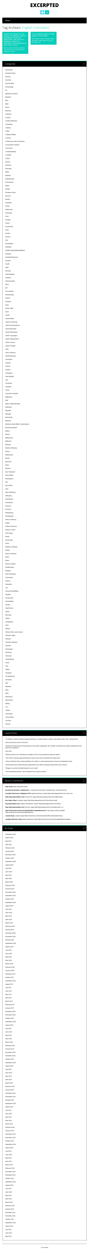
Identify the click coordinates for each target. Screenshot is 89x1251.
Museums (8, 461)
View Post (8, 751)
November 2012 (10, 1175)
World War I (9, 697)
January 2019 (9, 929)
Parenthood (9, 502)
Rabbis (7, 550)
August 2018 (9, 947)
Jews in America (10, 352)
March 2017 (9, 1001)
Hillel (7, 267)
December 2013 (10, 1134)
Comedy (8, 138)
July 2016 (8, 1028)
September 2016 (10, 1021)
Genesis (8, 237)
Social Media (9, 601)
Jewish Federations (11, 332)
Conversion (9, 148)
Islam (7, 305)
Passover (8, 506)
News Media (9, 475)
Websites (8, 686)
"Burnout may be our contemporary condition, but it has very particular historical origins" (32, 754)
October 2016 (9, 1018)
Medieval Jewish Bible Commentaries (17, 424)
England (8, 175)
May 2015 (8, 1076)
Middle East (9, 438)
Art (6, 90)
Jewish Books (9, 318)
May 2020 (8, 875)
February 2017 (10, 1004)
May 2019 (8, 916)
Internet (7, 298)
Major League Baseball (12, 404)
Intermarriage (9, 295)
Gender (7, 233)
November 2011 (10, 1216)
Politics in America (11, 526)
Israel (7, 312)
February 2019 (10, 926)
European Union (10, 192)
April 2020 (8, 878)
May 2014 (8, 1117)
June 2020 (8, 872)
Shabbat (8, 594)
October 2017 (9, 977)
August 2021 (9, 837)
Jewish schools (10, 342)
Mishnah (8, 444)
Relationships (9, 567)
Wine (7, 690)
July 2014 (8, 1110)
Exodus (7, 199)
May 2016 (8, 1035)
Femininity (8, 213)
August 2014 (9, 1107)
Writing (7, 703)
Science (7, 581)
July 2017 (8, 987)
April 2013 (8, 1161)
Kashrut (7, 366)
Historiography (10, 274)
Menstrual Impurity (11, 427)
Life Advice (8, 383)
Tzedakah (8, 673)
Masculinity (8, 417)
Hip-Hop (8, 271)
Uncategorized (10, 676)
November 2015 (10, 1056)
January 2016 (9, 1049)
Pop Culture (9, 533)
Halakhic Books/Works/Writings (15, 250)
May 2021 (8, 841)
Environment (9, 182)
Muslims (8, 468)
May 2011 (8, 1236)
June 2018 (8, 953)
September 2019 (10, 902)
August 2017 (9, 984)
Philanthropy (9, 513)
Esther (7, 186)
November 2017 (10, 974)
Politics (7, 523)
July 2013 (8, 1151)
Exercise (8, 196)
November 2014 (10, 1096)
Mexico (7, 434)
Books (7, 107)
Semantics (8, 584)
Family (7, 206)
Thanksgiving (9, 659)
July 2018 (8, 950)
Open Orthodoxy (10, 492)
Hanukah (8, 254)
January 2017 (9, 1008)
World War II (9, 700)
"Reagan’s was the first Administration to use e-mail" (21, 768)
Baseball (8, 97)
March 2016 (9, 1042)
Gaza (7, 230)
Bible (7, 104)
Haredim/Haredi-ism (11, 257)
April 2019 (8, 919)
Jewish (7, 315)
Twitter (42, 12)
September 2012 (10, 1182)
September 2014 (10, 1103)
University (8, 680)
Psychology (9, 540)
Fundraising (9, 226)
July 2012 (8, 1188)
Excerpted (44, 5)
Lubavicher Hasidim (11, 393)
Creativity (8, 155)
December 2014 (10, 1093)
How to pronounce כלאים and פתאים (16, 742)
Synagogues (9, 622)
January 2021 (9, 851)
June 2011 (8, 1233)
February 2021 (10, 848)
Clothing (8, 128)
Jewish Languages (11, 335)
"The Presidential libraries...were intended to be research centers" (25, 771)
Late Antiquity (9, 376)
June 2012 (8, 1192)
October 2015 (9, 1059)
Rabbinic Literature (11, 547)
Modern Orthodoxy (11, 448)
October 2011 (9, 1219)
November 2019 (10, 895)
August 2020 (9, 865)
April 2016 (8, 1039)
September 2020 (10, 861)
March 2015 (9, 1083)
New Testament (10, 472)
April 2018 (8, 960)
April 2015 (8, 1079)
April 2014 (8, 1120)
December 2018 (10, 933)
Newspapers (9, 479)
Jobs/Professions (10, 356)
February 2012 (10, 1205)
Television (8, 652)
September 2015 (10, 1062)
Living (7, 390)
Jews (7, 349)
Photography (9, 516)
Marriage (8, 410)
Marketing (8, 407)
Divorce (7, 162)
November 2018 (10, 936)
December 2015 (10, 1052)
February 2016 (10, 1045)
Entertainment (9, 179)
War (6, 683)
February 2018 (10, 967)
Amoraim (8, 80)
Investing (8, 301)
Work (7, 693)
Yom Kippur (9, 714)
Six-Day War (9, 598)
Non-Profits (8, 485)
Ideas (7, 284)
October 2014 (9, 1100)
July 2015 (8, 1069)
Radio (7, 557)
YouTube (8, 720)
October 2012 (9, 1178)
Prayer (7, 536)
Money (7, 451)
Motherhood (9, 455)
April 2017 (8, 998)
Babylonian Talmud (11, 94)
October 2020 (9, 858)
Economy (8, 165)
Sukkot (7, 618)
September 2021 (10, 834)
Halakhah (8, 247)
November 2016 (10, 1015)
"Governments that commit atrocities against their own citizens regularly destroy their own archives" (36, 765)
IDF (6, 288)
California (8, 114)
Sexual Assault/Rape (11, 591)
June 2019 (8, 912)
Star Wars (8, 615)
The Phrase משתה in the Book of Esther (43, 35)
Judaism (8, 363)
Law (6, 380)
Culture (7, 158)
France (7, 223)
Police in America (10, 519)
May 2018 (8, 957)
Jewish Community (11, 322)
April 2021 (8, 844)
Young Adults (9, 717)
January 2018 (9, 970)
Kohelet (7, 369)
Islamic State (9, 308)
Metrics (7, 431)
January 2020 (9, 889)
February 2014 (10, 1127)
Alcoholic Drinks (10, 73)
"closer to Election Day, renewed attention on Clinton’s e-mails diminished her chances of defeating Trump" (38, 761)
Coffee (7, 131)
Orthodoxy (8, 496)
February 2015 (10, 1086)
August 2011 (9, 1226)
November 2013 (10, 1137)
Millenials (8, 441)
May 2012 (8, 1195)
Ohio (6, 489)
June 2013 (8, 1154)
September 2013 (10, 1144)
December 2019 (10, 892)
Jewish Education (10, 329)
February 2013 (10, 1168)
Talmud (7, 628)
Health (7, 264)
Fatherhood (9, 209)
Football (7, 220)
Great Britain (9, 243)
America (8, 76)
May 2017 (8, 994)
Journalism (8, 359)
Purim (7, 543)
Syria (7, 625)
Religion (8, 571)
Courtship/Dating (10, 151)
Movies (7, 458)
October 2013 (9, 1141)
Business (8, 111)
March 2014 (9, 1124)
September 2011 (10, 1222)
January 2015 (9, 1090)
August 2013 (9, 1148)
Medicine (8, 421)
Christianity (8, 124)
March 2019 (9, 923)
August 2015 (9, 1066)
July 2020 (8, 868)
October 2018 (9, 940)
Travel (7, 662)
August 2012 (9, 1185)
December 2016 (10, 1011)
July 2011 (8, 1229)
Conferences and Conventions (15, 141)
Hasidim (8, 260)
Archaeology (9, 87)
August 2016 (9, 1025)
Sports (7, 611)
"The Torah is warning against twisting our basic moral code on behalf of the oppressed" (32, 758)
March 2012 (9, 1202)
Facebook (8, 203)
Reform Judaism (10, 564)
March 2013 (9, 1165)
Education (8, 168)
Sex (6, 588)
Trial (6, 666)
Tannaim (8, 639)
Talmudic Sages (10, 635)
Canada (7, 117)
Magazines (8, 397)
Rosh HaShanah (10, 574)
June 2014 (8, 1113)
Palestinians (9, 499)
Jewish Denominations (12, 325)
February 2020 (10, 885)
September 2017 (10, 981)
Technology (9, 649)
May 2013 (8, 1158)
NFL (6, 482)
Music (7, 465)
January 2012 (9, 1209)
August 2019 (9, 906)
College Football (10, 134)
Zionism (7, 724)
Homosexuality (10, 281)
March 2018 (9, 964)
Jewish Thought (10, 346)
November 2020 (10, 855)
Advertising (8, 70)
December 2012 (10, 1171)
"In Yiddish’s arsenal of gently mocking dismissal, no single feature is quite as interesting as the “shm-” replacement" (41, 739)
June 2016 (8, 1032)
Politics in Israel (10, 530)
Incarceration (9, 291)
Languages (9, 373)
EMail (7, 172)
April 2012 (8, 1199)
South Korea (9, 608)
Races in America (10, 553)
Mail (6, 400)
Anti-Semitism (9, 83)
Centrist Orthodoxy (11, 121)
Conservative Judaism (12, 145)
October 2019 (9, 899)
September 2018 (10, 943)
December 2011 (10, 1212)
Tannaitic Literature (11, 642)
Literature (8, 387)
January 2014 (9, 1130)
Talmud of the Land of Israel (14, 632)
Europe (7, 189)
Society (7, 605)
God (6, 240)
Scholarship (9, 577)
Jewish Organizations (12, 339)
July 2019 (8, 909)
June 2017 (8, 991)
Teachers (8, 645)
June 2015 (8, 1073)
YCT (6, 707)
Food (7, 216)
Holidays (8, 277)
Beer (6, 100)
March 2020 (9, 882)
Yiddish (7, 710)
